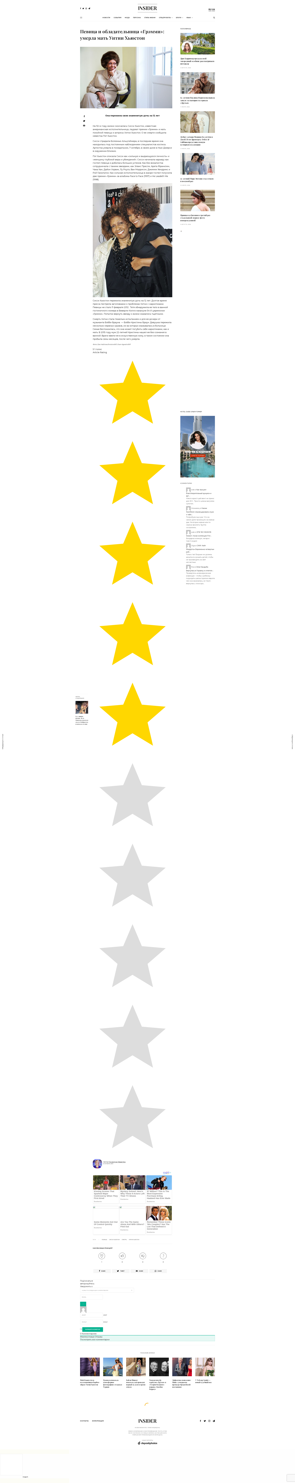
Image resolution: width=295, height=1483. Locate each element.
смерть (124, 1239)
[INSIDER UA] (147, 8)
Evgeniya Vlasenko (117, 1162)
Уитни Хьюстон (134, 1239)
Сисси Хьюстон (114, 1239)
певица (104, 1239)
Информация (98, 1421)
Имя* (105, 1315)
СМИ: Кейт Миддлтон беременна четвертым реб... (200, 549)
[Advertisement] (197, 320)
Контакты (84, 1421)
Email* (105, 1322)
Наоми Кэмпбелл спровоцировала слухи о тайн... (200, 511)
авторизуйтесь (87, 1284)
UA (213, 9)
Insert (25, 1477)
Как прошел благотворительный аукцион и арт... (198, 493)
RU (210, 9)
